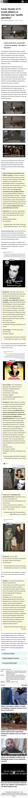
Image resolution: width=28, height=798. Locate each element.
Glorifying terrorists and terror (12, 672)
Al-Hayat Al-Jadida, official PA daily (18, 676)
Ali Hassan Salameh (9, 653)
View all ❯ (24, 685)
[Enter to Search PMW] (22, 1)
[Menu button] (26, 1)
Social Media (20, 675)
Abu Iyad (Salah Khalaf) (10, 663)
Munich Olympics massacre (11, 658)
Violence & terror (9, 671)
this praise (15, 59)
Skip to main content (11, 3)
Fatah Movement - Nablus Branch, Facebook (15, 677)
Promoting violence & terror (20, 671)
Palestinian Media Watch (7, 231)
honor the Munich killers (7, 635)
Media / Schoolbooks (10, 675)
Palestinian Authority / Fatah (12, 682)
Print (17, 675)
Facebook (8, 676)
